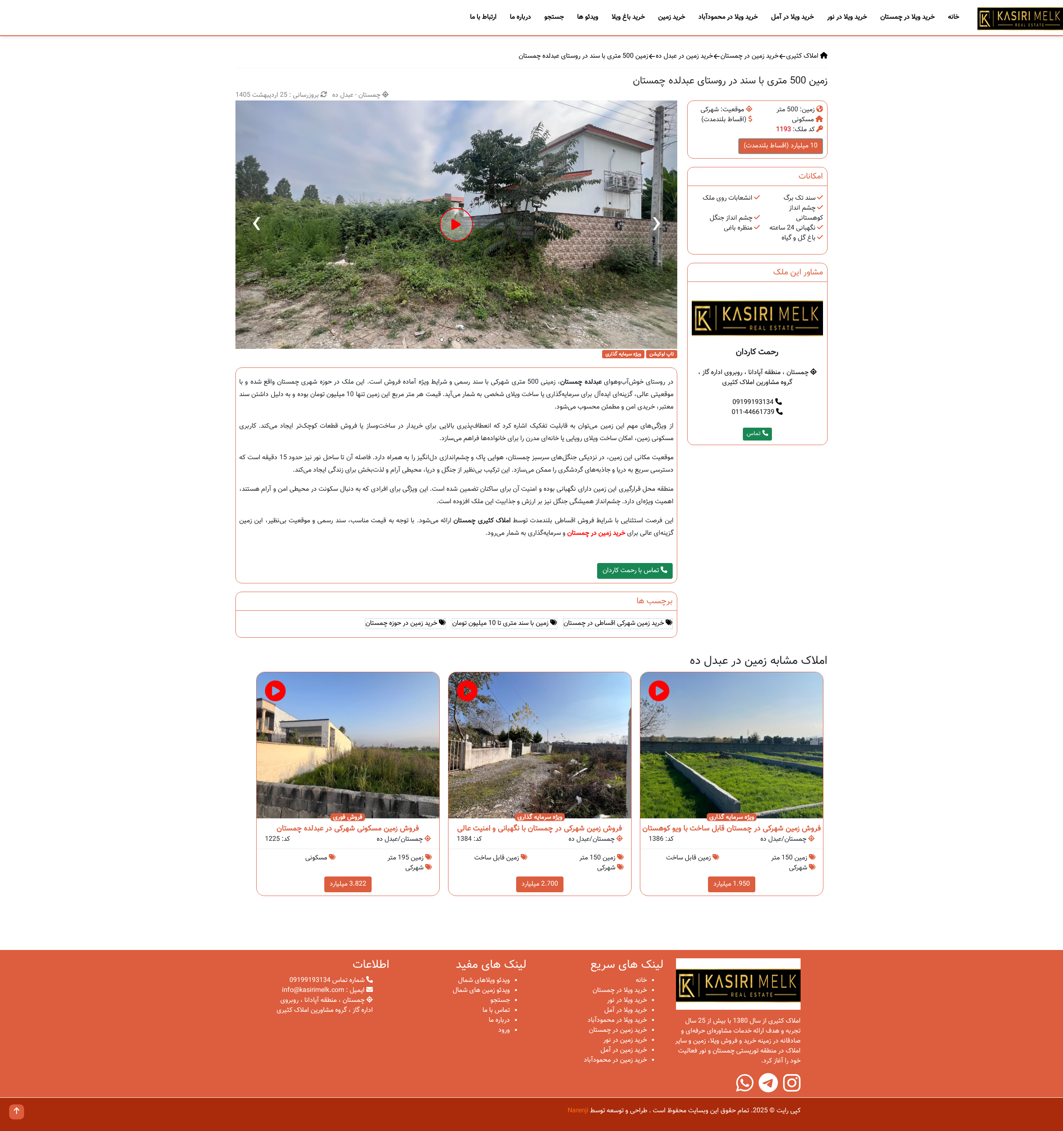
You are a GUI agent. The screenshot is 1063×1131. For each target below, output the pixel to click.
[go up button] (16, 1111)
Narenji (578, 1111)
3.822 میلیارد (348, 884)
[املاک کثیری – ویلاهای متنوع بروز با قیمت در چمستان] (1020, 18)
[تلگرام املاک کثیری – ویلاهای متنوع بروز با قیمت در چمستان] (768, 1089)
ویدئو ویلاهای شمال (484, 980)
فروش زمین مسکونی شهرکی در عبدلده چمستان (348, 829)
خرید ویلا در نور (847, 17)
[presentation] (256, 224)
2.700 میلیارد (540, 884)
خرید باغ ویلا (628, 17)
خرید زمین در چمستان (749, 56)
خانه (953, 17)
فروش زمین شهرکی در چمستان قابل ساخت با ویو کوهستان (731, 829)
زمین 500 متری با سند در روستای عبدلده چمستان (583, 56)
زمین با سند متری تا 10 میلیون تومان (501, 623)
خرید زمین (671, 17)
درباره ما (520, 17)
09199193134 (753, 402)
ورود (504, 1030)
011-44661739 (754, 412)
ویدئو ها (587, 17)
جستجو (554, 17)
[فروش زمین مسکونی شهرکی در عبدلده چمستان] (348, 745)
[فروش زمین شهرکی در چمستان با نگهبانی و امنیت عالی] (539, 745)
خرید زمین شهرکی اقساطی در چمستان (614, 623)
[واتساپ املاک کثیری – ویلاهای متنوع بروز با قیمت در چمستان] (745, 1089)
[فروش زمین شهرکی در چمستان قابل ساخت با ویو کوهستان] (731, 745)
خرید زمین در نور (625, 1040)
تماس (754, 433)
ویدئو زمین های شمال (481, 990)
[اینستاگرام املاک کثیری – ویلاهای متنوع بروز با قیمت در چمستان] (792, 1089)
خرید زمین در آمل (623, 1050)
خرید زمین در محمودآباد (615, 1060)
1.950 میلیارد (731, 884)
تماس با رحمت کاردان (632, 571)
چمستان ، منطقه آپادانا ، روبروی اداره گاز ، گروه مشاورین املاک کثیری (754, 377)
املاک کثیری (803, 56)
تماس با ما (496, 1010)
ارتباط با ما (483, 17)
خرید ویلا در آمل (792, 17)
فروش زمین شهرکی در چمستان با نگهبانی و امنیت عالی (539, 829)
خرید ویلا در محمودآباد (728, 17)
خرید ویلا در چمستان (907, 17)
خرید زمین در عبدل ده (684, 56)
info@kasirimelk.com (313, 990)
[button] (442, 340)
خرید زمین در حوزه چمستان (402, 623)
